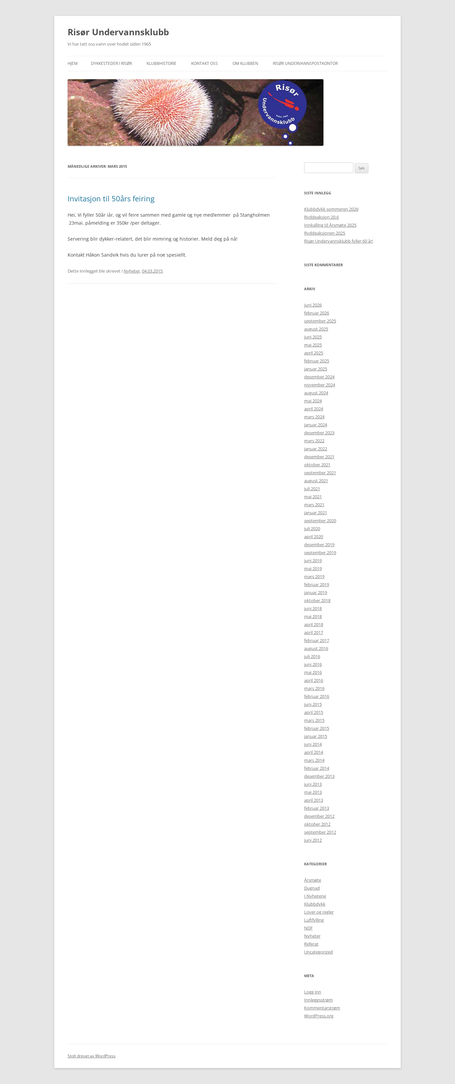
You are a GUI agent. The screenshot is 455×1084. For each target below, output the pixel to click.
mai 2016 (313, 672)
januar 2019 (315, 592)
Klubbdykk (314, 904)
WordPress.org (318, 1016)
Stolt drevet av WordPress (92, 1056)
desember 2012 (319, 816)
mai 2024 (313, 401)
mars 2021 (314, 505)
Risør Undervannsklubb (118, 32)
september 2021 (320, 473)
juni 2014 (313, 744)
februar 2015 (316, 728)
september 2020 (320, 521)
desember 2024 (319, 377)
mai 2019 (313, 568)
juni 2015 (313, 704)
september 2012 (320, 832)
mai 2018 (313, 616)
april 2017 (313, 632)
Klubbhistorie (162, 63)
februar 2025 (316, 361)
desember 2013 (319, 776)
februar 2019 (316, 584)
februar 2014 (316, 768)
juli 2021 (312, 489)
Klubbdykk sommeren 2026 (331, 209)
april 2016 (313, 680)
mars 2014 (314, 760)
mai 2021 (313, 497)
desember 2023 (319, 433)
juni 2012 (313, 840)
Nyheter (132, 271)
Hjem (73, 63)
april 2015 (313, 712)
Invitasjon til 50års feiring (111, 198)
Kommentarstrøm (322, 1008)
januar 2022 (315, 449)
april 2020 (313, 537)
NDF (308, 928)
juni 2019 (313, 560)
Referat (311, 944)
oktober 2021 (317, 465)
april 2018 (313, 624)
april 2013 (313, 800)
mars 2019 (314, 576)
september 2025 (320, 321)
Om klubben (245, 63)
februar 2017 (316, 640)
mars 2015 (314, 720)
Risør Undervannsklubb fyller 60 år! (338, 241)
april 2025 (313, 353)
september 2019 (320, 552)
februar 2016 (316, 696)
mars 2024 (314, 417)
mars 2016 (314, 688)
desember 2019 (319, 544)
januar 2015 (315, 736)
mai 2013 (313, 792)
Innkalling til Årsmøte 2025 (330, 225)
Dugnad (312, 888)
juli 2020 (312, 529)
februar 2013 (316, 808)
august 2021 (316, 481)
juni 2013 (313, 784)
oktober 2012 (317, 824)
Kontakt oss (204, 63)
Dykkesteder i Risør (111, 63)
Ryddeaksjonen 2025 (324, 233)
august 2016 (316, 648)
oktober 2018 (317, 600)
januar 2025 (315, 369)
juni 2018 (313, 608)
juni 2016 (313, 664)
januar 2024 (315, 425)
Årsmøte (312, 880)
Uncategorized (318, 952)
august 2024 (316, 393)
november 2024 (319, 385)
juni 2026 (313, 305)
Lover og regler (319, 912)
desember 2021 (319, 457)
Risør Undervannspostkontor (305, 63)
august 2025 (316, 329)
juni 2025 (313, 337)
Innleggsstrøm (318, 1000)
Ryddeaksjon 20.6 (321, 217)
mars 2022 (314, 441)
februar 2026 (316, 313)
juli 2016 (312, 656)
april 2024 (313, 409)
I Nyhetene (315, 896)
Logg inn (312, 992)
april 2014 (313, 752)
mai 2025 (313, 345)
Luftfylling (314, 920)
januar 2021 (315, 513)
